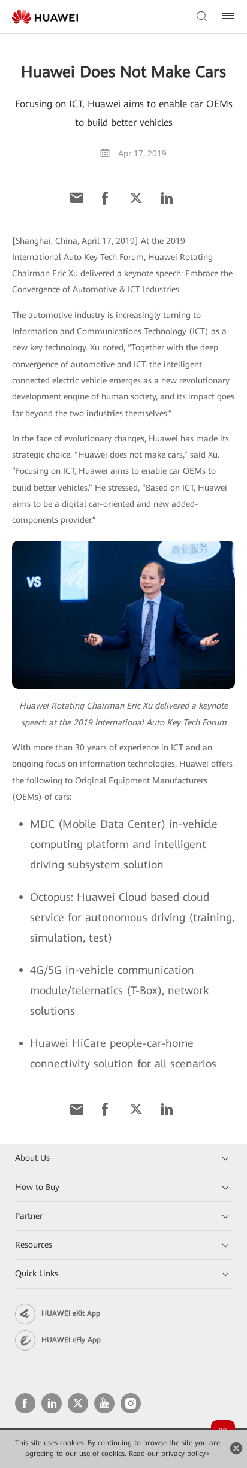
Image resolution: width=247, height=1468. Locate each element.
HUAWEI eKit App (70, 1313)
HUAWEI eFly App (71, 1340)
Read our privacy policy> (169, 1453)
